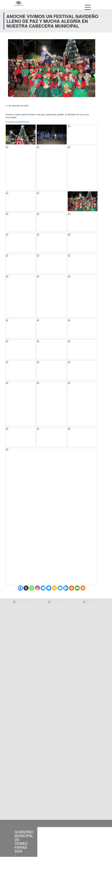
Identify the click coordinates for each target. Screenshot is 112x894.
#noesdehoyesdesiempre (17, 121)
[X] (26, 588)
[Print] (71, 588)
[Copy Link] (54, 588)
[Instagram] (37, 588)
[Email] (77, 588)
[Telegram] (43, 588)
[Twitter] (60, 588)
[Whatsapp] (31, 588)
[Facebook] (20, 588)
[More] (82, 588)
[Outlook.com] (65, 588)
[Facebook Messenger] (48, 588)
